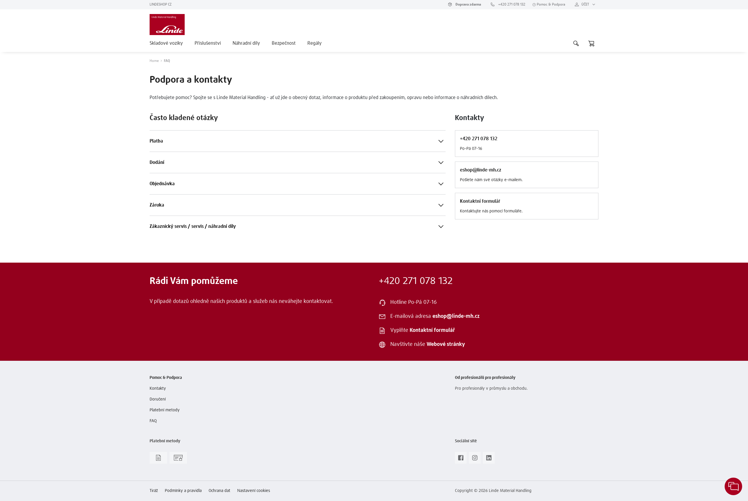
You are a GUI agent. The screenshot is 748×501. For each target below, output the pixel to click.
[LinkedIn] (489, 459)
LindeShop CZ (161, 4)
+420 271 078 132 (511, 4)
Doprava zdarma (468, 4)
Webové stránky (446, 344)
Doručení (158, 399)
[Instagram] (475, 459)
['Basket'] (591, 43)
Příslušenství (208, 43)
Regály (314, 43)
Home (154, 61)
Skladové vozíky (166, 43)
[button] (441, 141)
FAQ (153, 421)
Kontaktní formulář (432, 330)
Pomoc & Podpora (550, 4)
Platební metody (165, 410)
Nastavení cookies (253, 491)
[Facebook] (461, 459)
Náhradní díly (246, 43)
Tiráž (154, 491)
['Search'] (576, 43)
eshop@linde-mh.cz (456, 316)
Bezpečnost (284, 43)
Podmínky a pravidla (183, 491)
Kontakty (158, 388)
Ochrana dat (219, 491)
